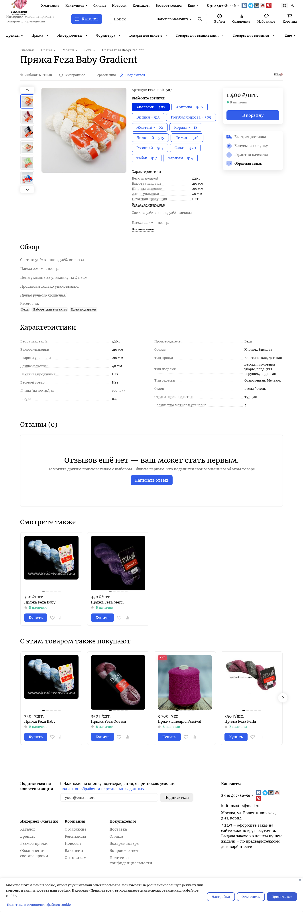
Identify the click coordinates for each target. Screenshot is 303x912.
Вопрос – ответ (124, 850)
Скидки (99, 6)
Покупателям (123, 821)
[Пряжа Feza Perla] (251, 682)
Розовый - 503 (149, 148)
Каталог (27, 829)
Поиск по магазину (172, 19)
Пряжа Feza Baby (39, 602)
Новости (119, 6)
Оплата (116, 836)
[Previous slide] (27, 90)
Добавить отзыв (38, 75)
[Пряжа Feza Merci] (118, 563)
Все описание (143, 229)
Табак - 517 (146, 158)
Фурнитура (105, 35)
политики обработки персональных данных (102, 789)
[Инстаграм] (257, 5)
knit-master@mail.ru (240, 805)
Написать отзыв (151, 480)
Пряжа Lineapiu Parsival (179, 721)
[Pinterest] (269, 5)
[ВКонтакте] (245, 5)
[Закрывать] (300, 880)
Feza (25, 309)
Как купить (74, 6)
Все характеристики (148, 204)
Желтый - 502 (149, 127)
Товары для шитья (145, 35)
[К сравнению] (60, 617)
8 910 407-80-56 (221, 6)
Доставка (118, 829)
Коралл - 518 (185, 127)
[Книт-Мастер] (19, 5)
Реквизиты (75, 836)
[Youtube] (263, 5)
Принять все (282, 897)
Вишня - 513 (148, 117)
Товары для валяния (251, 35)
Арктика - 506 (189, 107)
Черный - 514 (180, 158)
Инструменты (69, 35)
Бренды (13, 35)
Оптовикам (76, 857)
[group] (83, 141)
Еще (191, 6)
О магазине (50, 6)
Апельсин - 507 (150, 107)
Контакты (141, 6)
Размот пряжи (34, 843)
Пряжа (37, 35)
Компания (75, 821)
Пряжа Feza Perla (240, 721)
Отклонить (251, 897)
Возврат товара (169, 6)
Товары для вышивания (197, 35)
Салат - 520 (185, 148)
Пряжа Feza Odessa (108, 721)
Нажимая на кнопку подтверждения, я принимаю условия (117, 786)
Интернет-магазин (39, 821)
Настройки (221, 897)
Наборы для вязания (50, 309)
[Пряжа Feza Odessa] (118, 682)
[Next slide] (27, 189)
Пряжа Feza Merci (107, 602)
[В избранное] (52, 617)
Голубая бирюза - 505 (191, 117)
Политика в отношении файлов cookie (39, 905)
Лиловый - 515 (150, 137)
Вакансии (74, 850)
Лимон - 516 (187, 137)
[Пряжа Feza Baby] (51, 563)
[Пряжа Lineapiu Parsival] (185, 682)
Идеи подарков (83, 309)
